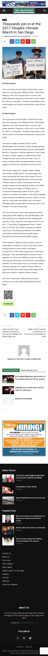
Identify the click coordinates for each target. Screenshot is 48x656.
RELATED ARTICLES (11, 370)
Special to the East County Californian (17, 36)
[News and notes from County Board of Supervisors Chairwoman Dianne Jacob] (8, 519)
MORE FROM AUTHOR (29, 370)
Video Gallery (7, 567)
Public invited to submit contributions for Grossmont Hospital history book (35, 333)
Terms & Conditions (9, 584)
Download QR (8, 304)
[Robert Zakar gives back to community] (8, 530)
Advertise (5, 581)
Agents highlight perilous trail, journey (30, 498)
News (10, 16)
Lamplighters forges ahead (26, 487)
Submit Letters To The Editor (13, 571)
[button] (44, 11)
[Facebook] (17, 638)
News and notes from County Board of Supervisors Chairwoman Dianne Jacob (30, 518)
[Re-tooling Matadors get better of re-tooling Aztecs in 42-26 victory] (8, 379)
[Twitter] (30, 638)
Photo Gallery (7, 564)
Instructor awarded (23, 398)
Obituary (5, 574)
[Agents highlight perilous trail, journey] (8, 501)
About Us (5, 557)
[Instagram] (24, 638)
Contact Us (6, 553)
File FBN (5, 577)
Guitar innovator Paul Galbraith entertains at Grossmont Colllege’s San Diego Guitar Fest (12, 333)
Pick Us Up (6, 560)
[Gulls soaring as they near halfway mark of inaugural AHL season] (8, 542)
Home (4, 16)
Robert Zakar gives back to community (30, 528)
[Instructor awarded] (8, 401)
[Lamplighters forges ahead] (8, 489)
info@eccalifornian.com (28, 623)
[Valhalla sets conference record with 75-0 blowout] (8, 390)
